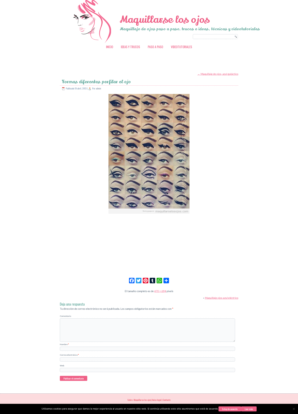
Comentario (65, 316)
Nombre (64, 344)
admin (98, 88)
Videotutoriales (181, 47)
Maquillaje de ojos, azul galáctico (217, 73)
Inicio (109, 47)
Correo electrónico (69, 355)
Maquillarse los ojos (165, 19)
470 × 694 (160, 291)
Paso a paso (155, 47)
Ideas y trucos (130, 47)
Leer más (249, 409)
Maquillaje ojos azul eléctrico (221, 297)
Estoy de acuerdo (229, 409)
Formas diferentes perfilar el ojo (96, 82)
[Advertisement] (122, 61)
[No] (293, 409)
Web (62, 365)
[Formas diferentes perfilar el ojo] (149, 213)
